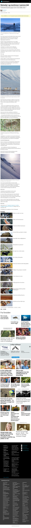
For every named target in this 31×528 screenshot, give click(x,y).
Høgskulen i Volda (5, 503)
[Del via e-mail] (5, 309)
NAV (3, 515)
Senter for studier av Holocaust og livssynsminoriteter (25, 493)
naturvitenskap (4, 307)
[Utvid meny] (30, 1)
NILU (3, 519)
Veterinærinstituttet (25, 517)
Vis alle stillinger (15, 357)
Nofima (14, 501)
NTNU (13, 488)
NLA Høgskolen (15, 482)
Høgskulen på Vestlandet (6, 504)
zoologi (15, 307)
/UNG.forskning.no (26, 448)
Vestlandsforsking (24, 516)
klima (19, 307)
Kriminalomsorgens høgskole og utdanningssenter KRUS (6, 512)
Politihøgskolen (24, 482)
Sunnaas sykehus (24, 498)
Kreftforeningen (5, 510)
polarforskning (10, 307)
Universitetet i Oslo (24, 510)
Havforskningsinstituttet (6, 500)
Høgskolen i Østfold (5, 502)
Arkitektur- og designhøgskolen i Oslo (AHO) (6, 484)
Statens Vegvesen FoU (25, 496)
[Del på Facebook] (1, 309)
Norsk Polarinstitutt (15, 512)
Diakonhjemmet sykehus (6, 487)
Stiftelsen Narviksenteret (25, 497)
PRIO (23, 483)
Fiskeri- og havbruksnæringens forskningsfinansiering (6, 493)
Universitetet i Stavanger (25, 511)
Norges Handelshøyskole (16, 507)
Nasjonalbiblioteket (15, 489)
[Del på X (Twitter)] (2, 309)
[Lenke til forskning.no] (14, 1)
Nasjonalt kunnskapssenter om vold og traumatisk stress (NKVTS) (16, 491)
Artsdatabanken (5, 486)
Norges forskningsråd (16, 508)
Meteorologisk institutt (6, 514)
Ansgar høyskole (5, 482)
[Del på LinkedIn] (4, 309)
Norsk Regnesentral (15, 513)
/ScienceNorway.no (26, 450)
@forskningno (25, 445)
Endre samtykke (6, 477)
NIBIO (4, 516)
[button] (1, 346)
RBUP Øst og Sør (24, 484)
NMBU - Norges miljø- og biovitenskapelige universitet (16, 484)
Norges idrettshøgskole (16, 511)
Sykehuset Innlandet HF (25, 499)
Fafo (3, 490)
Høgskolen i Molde (5, 501)
